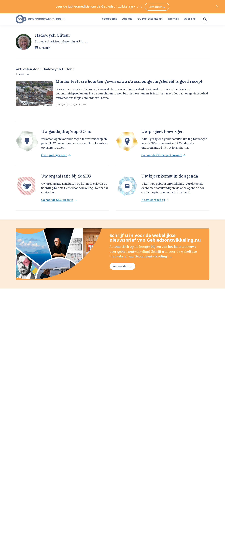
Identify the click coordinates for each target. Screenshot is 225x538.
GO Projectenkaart (150, 18)
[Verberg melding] (217, 6)
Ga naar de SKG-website (57, 199)
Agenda (127, 18)
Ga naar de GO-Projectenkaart (161, 155)
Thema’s (173, 18)
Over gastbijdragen (54, 155)
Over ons (190, 18)
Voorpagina (109, 18)
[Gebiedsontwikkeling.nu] (57, 19)
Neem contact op (153, 199)
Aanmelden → (122, 266)
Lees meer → (157, 7)
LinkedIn (44, 48)
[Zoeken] (204, 19)
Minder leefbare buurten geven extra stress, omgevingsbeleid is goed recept (129, 81)
